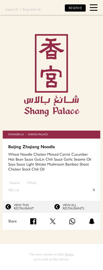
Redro (69, 254)
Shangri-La (16, 134)
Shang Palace (38, 134)
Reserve (75, 8)
